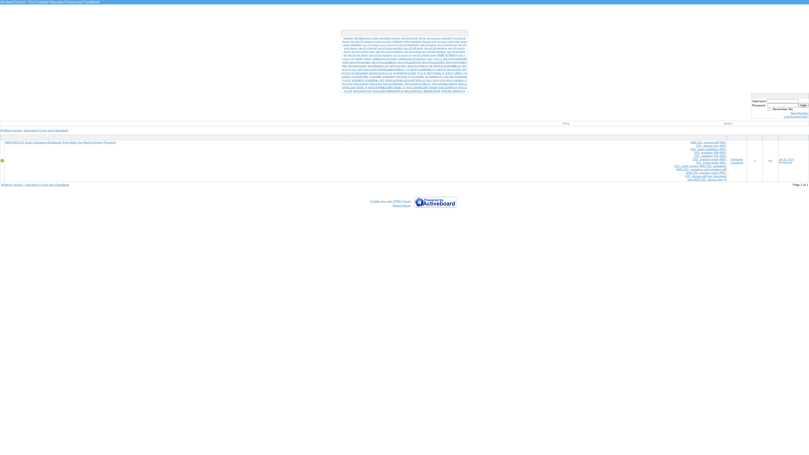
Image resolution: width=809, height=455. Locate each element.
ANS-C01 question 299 (710, 150)
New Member (799, 113)
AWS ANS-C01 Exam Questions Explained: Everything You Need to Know (53, 142)
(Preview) (109, 142)
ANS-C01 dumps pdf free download (705, 174)
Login (803, 105)
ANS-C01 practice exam (709, 157)
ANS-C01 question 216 (710, 154)
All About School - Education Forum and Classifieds (34, 130)
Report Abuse (402, 205)
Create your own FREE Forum (390, 201)
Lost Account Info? (796, 116)
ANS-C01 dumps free (711, 144)
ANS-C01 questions (712, 166)
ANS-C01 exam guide (711, 161)
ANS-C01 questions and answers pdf (701, 169)
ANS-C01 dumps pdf (704, 142)
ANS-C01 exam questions (708, 147)
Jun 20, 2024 (786, 159)
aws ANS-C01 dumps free (705, 179)
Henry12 (787, 162)
